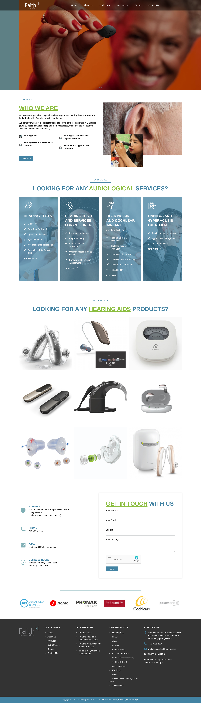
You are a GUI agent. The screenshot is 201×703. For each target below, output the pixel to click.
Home (74, 5)
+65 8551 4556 (36, 531)
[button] (99, 87)
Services (121, 5)
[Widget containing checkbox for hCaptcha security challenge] (123, 559)
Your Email (111, 520)
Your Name (111, 510)
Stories (138, 5)
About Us (88, 5)
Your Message (112, 540)
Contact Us (153, 5)
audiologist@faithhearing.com (42, 547)
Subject (109, 530)
